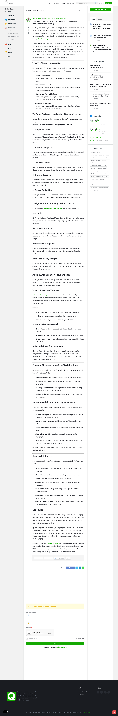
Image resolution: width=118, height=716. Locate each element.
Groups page (12, 19)
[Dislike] (28, 32)
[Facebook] (98, 692)
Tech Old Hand (87, 712)
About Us (56, 3)
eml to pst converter (104, 155)
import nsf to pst (105, 171)
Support (81, 694)
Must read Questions (13, 36)
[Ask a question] (114, 712)
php (91, 190)
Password (29, 620)
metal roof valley (100, 176)
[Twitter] (101, 692)
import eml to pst (95, 171)
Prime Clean (99, 138)
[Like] (28, 27)
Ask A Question (100, 9)
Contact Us (70, 3)
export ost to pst (105, 157)
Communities (12, 23)
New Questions (12, 30)
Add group (10, 15)
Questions (11, 28)
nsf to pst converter (95, 182)
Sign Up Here (62, 647)
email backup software (96, 152)
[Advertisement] (55, 585)
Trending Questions (13, 33)
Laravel (92, 176)
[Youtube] (105, 692)
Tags (9, 48)
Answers (99, 19)
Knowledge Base (84, 692)
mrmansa (103, 120)
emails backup (94, 155)
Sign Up (108, 3)
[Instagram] (108, 692)
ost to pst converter (95, 184)
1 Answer (98, 30)
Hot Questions (11, 39)
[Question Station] (14, 3)
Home (49, 3)
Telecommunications (61, 18)
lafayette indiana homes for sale (98, 173)
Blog (63, 3)
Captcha (29, 627)
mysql (107, 176)
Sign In (101, 3)
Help (8, 56)
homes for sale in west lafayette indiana (98, 161)
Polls (9, 44)
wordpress (96, 190)
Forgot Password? (79, 638)
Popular (93, 19)
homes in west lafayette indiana (98, 165)
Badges (10, 52)
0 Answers (98, 40)
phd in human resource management (100, 187)
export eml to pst (95, 157)
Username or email (31, 612)
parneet (101, 129)
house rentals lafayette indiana (98, 168)
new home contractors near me (98, 179)
